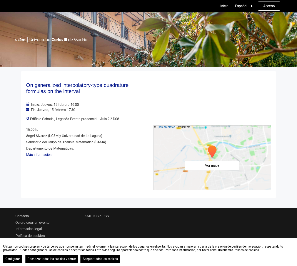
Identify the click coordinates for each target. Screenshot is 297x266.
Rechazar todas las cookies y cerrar (52, 259)
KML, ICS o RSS (97, 216)
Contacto (22, 216)
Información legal (28, 229)
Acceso (269, 6)
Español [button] (241, 6)
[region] (148, 252)
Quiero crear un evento (32, 222)
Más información (39, 155)
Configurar (12, 259)
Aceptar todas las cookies (100, 259)
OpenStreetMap (166, 127)
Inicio (224, 6)
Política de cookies (30, 236)
